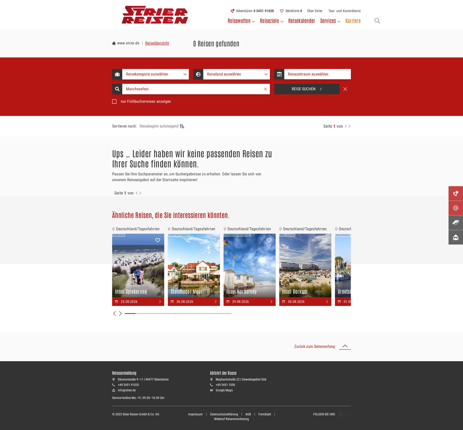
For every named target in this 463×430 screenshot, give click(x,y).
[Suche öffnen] (377, 21)
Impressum (195, 414)
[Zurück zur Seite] (345, 126)
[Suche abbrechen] (345, 89)
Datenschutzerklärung (224, 414)
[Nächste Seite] (349, 126)
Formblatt (264, 414)
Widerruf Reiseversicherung (231, 419)
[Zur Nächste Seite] (140, 193)
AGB (248, 414)
